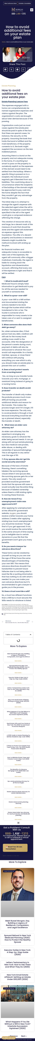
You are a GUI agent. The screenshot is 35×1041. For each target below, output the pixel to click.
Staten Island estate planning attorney (18, 802)
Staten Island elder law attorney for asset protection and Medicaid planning (18, 814)
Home (3, 42)
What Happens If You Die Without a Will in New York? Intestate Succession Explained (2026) (18, 713)
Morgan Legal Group (27, 1039)
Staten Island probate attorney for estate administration (18, 792)
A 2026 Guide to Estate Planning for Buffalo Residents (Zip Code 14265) (18, 736)
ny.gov (13, 513)
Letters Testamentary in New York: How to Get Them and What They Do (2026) (18, 689)
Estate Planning (9, 86)
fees (4, 614)
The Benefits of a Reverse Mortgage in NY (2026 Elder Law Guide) (18, 771)
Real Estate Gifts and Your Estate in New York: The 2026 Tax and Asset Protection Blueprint (18, 725)
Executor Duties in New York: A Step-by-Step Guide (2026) (18, 678)
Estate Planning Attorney (26, 613)
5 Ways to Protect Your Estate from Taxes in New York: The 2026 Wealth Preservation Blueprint (18, 747)
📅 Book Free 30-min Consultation (14, 848)
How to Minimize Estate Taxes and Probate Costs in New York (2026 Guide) (18, 759)
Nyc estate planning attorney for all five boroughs (18, 782)
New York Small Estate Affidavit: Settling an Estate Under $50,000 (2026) (18, 701)
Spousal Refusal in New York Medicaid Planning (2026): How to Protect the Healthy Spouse (18, 667)
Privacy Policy (20, 1039)
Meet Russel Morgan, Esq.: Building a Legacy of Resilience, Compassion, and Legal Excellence (18, 655)
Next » (23, 1036)
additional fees (7, 613)
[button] (31, 9)
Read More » (18, 661)
